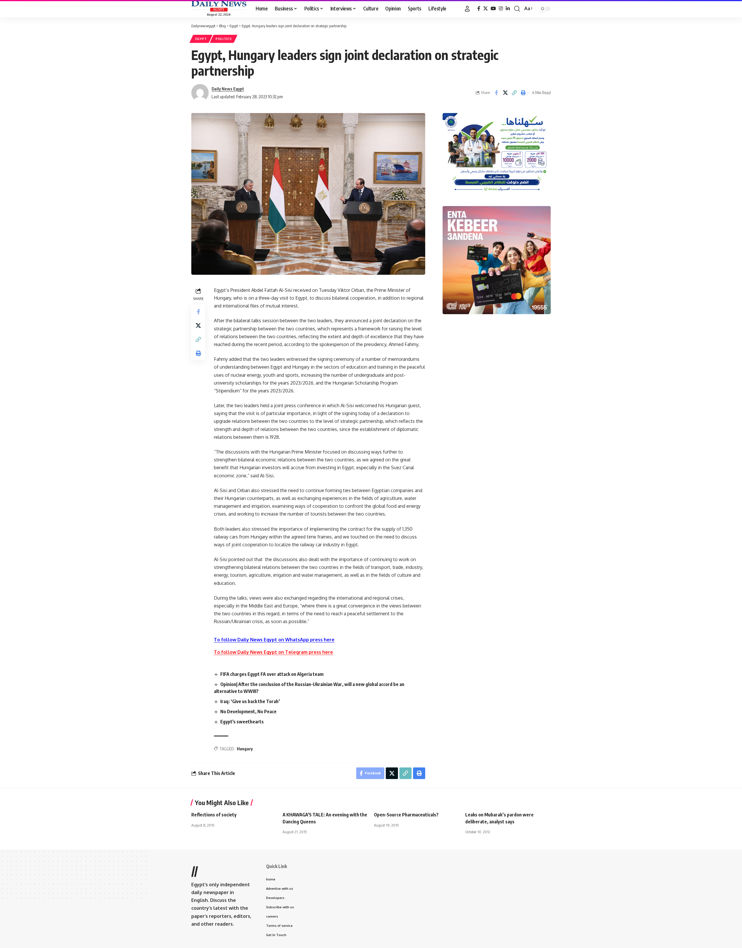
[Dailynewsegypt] (218, 6)
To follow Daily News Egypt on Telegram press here (273, 652)
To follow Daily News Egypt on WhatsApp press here (274, 640)
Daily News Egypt (228, 88)
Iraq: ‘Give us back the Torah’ (250, 701)
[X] (485, 8)
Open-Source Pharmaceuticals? (406, 815)
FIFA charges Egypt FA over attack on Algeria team (271, 674)
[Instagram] (500, 8)
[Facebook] (479, 8)
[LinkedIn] (507, 8)
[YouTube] (493, 8)
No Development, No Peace (248, 711)
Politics (224, 39)
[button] (467, 9)
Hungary (245, 748)
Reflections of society (214, 815)
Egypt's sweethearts (242, 722)
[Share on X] (505, 92)
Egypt (201, 39)
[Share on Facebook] (496, 92)
